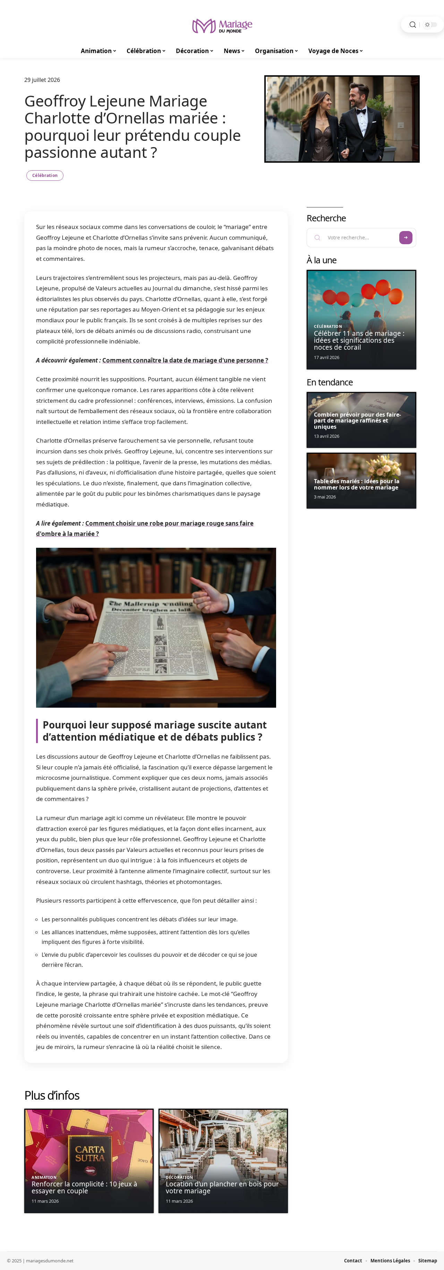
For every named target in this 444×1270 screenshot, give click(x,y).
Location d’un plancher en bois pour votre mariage (222, 1187)
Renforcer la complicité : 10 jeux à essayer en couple (84, 1187)
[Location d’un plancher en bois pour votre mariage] (223, 1160)
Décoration (179, 1177)
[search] (413, 24)
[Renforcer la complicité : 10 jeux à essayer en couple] (89, 1160)
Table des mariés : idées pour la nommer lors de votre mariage (357, 484)
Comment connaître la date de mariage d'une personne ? (185, 360)
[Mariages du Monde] (222, 24)
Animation (44, 1177)
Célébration (45, 175)
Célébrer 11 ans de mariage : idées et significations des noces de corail (359, 340)
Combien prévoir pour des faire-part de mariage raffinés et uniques (357, 421)
